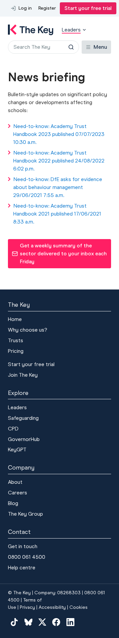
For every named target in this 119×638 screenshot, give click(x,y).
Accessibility (52, 607)
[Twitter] (42, 622)
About (15, 482)
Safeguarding (23, 418)
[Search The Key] (71, 47)
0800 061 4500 (26, 557)
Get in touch (22, 546)
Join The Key (23, 375)
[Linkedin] (70, 622)
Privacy (27, 607)
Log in (25, 8)
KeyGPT (17, 449)
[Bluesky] (28, 622)
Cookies (78, 607)
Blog (13, 503)
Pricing (15, 351)
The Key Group (25, 514)
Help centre (21, 567)
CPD (13, 428)
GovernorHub (24, 439)
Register (47, 8)
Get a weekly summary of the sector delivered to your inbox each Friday (59, 253)
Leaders (17, 407)
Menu (100, 47)
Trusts (15, 340)
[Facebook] (56, 622)
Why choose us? (27, 330)
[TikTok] (14, 622)
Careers (17, 492)
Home (15, 319)
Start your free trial (88, 8)
